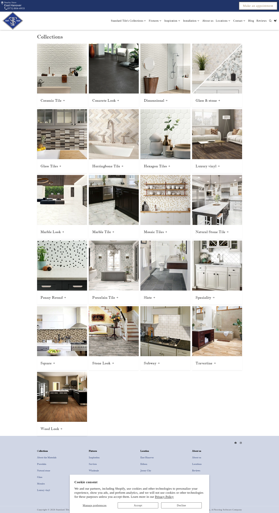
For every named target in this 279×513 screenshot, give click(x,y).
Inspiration (94, 457)
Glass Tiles (49, 166)
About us (207, 20)
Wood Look (50, 429)
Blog (251, 20)
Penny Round (52, 297)
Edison (143, 464)
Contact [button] (238, 20)
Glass (39, 477)
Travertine (204, 363)
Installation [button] (190, 20)
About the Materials (46, 457)
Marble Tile (101, 232)
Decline (181, 505)
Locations (197, 464)
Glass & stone (206, 100)
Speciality (203, 297)
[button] (12, 5)
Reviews (261, 20)
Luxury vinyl (206, 166)
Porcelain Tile (103, 297)
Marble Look (51, 232)
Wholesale (94, 470)
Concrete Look (104, 100)
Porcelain (41, 464)
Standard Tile (62, 509)
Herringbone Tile (106, 166)
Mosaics (41, 483)
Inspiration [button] (170, 20)
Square (46, 363)
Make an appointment (258, 6)
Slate (148, 297)
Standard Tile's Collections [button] (127, 20)
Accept (138, 505)
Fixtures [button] (154, 20)
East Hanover (147, 457)
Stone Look (101, 363)
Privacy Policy (164, 496)
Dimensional (154, 100)
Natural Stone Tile (210, 232)
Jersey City (145, 470)
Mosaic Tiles (154, 232)
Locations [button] (222, 20)
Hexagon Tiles (155, 166)
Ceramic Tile (51, 100)
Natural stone (43, 470)
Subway (150, 363)
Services (93, 464)
